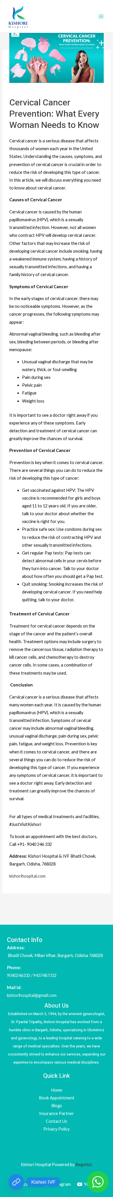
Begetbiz (83, 1164)
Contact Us (56, 1121)
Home (56, 1090)
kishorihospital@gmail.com (32, 995)
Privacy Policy (56, 1129)
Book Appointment (56, 1097)
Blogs (56, 1105)
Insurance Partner (56, 1113)
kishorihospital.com (27, 876)
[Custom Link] (16, 1182)
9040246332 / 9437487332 (32, 975)
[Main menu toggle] (101, 16)
